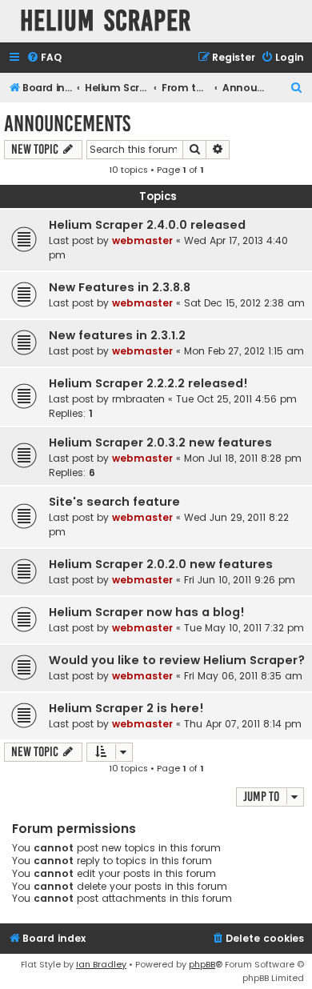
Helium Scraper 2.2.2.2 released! (148, 383)
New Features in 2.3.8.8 (119, 287)
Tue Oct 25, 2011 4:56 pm (236, 399)
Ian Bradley (101, 964)
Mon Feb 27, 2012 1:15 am (244, 351)
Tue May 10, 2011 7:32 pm (244, 628)
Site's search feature (114, 502)
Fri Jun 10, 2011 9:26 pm (239, 580)
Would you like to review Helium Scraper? (177, 660)
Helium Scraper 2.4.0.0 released (147, 225)
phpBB (202, 964)
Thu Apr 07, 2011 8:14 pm (243, 724)
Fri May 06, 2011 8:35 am (243, 676)
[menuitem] (44, 58)
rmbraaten (138, 399)
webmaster (142, 240)
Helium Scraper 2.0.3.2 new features (160, 442)
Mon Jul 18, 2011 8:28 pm (243, 458)
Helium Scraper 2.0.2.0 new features (161, 564)
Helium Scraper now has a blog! (147, 612)
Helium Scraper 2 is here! (126, 708)
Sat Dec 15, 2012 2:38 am (244, 303)
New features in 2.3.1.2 (117, 335)
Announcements (67, 123)
